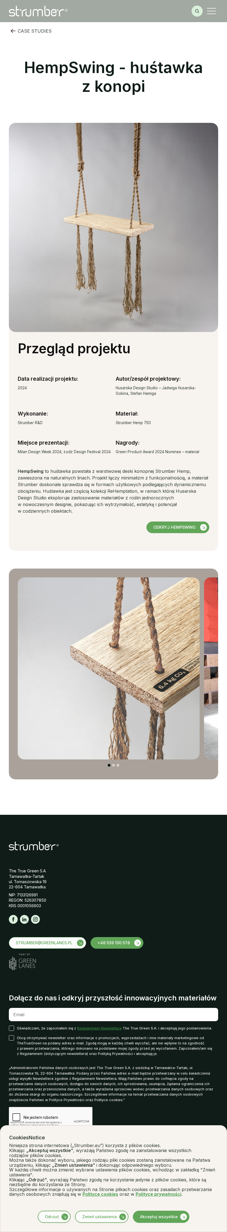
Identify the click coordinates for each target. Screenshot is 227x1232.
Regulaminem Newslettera (99, 1028)
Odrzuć (52, 1216)
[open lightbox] (109, 668)
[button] (211, 11)
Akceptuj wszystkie (159, 1216)
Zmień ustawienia (99, 1216)
